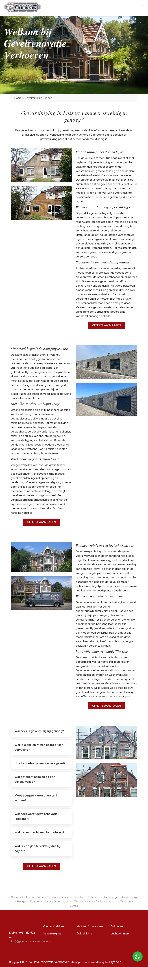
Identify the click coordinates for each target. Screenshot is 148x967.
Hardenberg (129, 897)
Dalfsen (51, 897)
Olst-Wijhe (75, 901)
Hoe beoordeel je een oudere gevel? (40, 763)
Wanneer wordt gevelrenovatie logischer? (36, 816)
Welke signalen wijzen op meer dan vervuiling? (39, 747)
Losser (47, 901)
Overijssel (17, 897)
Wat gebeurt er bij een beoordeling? (39, 832)
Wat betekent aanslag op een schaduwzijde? (35, 779)
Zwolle (74, 905)
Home (17, 97)
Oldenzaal (60, 901)
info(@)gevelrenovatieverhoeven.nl (31, 941)
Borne (40, 897)
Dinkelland (79, 897)
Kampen (35, 901)
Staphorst (112, 901)
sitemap (75, 962)
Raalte (99, 901)
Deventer (64, 897)
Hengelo (22, 901)
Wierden (125, 901)
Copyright (15, 962)
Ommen (88, 901)
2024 (28, 962)
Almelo (30, 897)
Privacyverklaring (93, 962)
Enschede (94, 897)
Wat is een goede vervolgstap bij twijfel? (37, 848)
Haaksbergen (111, 897)
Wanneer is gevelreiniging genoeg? (39, 731)
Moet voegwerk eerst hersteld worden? (36, 798)
